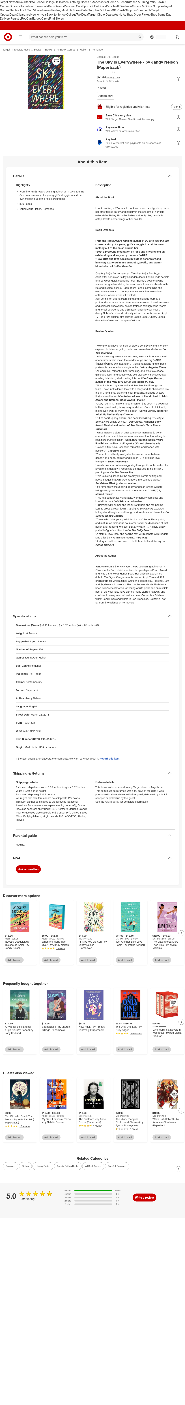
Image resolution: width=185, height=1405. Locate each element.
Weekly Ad (119, 14)
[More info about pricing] (178, 78)
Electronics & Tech (21, 10)
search (140, 37)
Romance (97, 49)
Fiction (83, 49)
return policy (112, 801)
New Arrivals (38, 14)
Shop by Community (138, 10)
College (50, 2)
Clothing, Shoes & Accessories (88, 2)
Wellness (126, 6)
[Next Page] (181, 933)
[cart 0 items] (177, 37)
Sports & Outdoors (94, 6)
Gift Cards (118, 10)
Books (48, 49)
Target (6, 49)
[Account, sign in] (159, 37)
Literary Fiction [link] (43, 1166)
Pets (109, 6)
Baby (51, 6)
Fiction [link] (25, 1166)
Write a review (144, 1197)
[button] (106, 72)
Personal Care (73, 6)
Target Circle (41, 18)
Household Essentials (34, 6)
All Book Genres (66, 49)
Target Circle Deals (100, 14)
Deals (13, 14)
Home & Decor (117, 2)
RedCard (27, 18)
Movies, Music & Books (66, 10)
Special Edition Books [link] (67, 1166)
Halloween (62, 2)
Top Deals (82, 14)
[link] (106, 72)
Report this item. (110, 758)
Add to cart (105, 96)
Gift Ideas (106, 10)
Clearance (23, 14)
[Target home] (8, 37)
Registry (15, 18)
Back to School (35, 2)
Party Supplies (90, 10)
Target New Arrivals (12, 2)
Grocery (15, 6)
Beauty (59, 6)
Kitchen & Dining (138, 2)
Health (116, 6)
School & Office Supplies (148, 6)
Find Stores (56, 18)
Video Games (42, 10)
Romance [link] (10, 1166)
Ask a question (28, 869)
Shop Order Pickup (138, 14)
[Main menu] (21, 37)
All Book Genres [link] (93, 1166)
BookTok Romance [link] (117, 1166)
